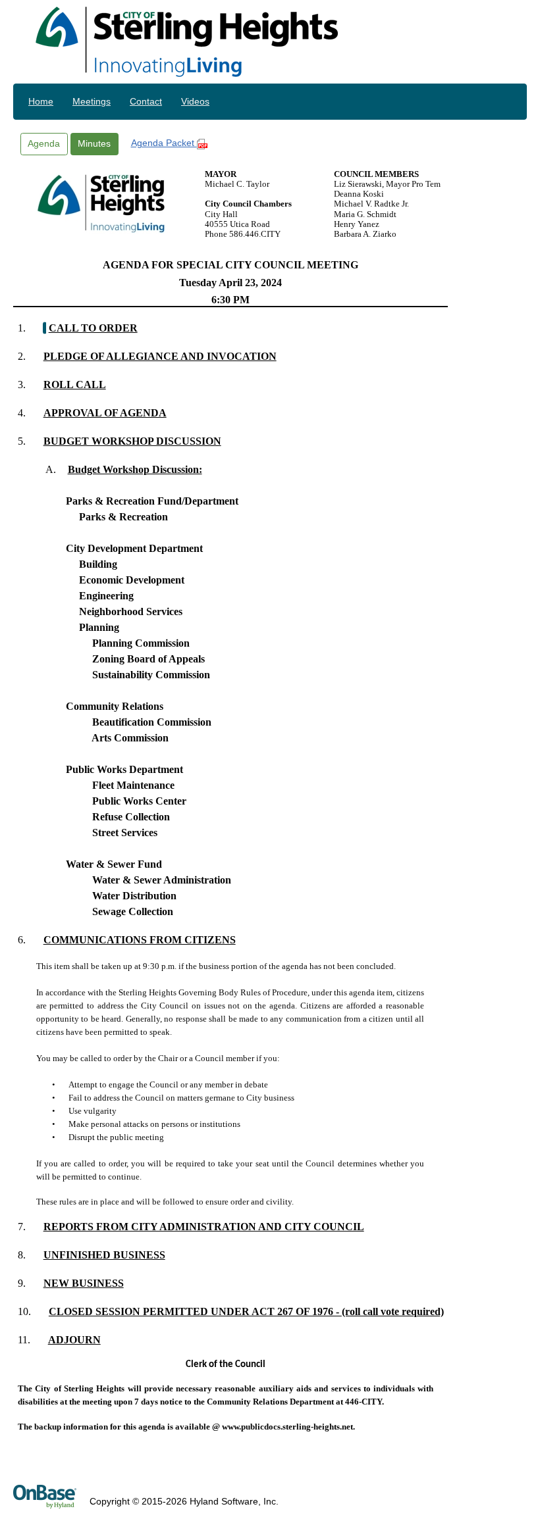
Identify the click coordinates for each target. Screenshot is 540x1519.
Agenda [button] (44, 143)
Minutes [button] (94, 143)
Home (40, 101)
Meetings (91, 101)
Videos (195, 101)
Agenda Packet (164, 142)
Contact (146, 101)
